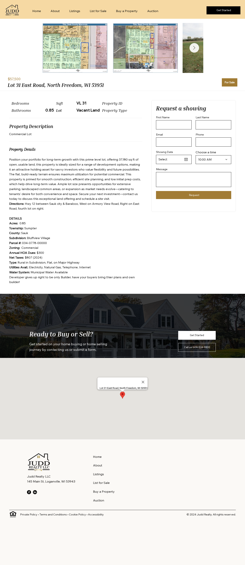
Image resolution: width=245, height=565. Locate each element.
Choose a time (206, 152)
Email (159, 134)
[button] (197, 335)
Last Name (202, 117)
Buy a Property (104, 491)
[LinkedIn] (35, 492)
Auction (98, 500)
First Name (163, 117)
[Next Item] (194, 48)
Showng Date (164, 152)
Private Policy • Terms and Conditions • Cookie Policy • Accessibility (62, 514)
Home (97, 457)
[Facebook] (29, 492)
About (97, 465)
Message (161, 169)
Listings (98, 474)
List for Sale (101, 483)
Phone (200, 134)
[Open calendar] (186, 159)
